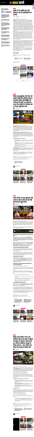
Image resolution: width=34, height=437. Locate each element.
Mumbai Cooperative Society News (17, 296)
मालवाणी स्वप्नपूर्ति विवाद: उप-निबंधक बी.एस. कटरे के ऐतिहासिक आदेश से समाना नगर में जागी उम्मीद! (5, 32)
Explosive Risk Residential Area (23, 157)
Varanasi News (28, 55)
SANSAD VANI (17, 108)
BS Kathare (21, 295)
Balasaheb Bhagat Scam (16, 295)
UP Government (24, 55)
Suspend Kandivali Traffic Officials (22, 159)
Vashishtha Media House (28, 296)
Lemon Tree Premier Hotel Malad (23, 404)
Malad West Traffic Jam (30, 404)
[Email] (33, 6)
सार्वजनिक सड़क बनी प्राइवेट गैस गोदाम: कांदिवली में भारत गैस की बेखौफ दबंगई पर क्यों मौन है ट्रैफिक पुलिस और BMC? (5, 36)
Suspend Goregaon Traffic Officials (17, 406)
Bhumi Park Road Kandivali (29, 156)
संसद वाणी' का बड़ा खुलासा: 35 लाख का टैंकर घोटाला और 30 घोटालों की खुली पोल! (5, 20)
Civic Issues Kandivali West (16, 157)
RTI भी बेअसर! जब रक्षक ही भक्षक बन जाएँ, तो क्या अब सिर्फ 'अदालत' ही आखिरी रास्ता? (5, 46)
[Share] (33, 8)
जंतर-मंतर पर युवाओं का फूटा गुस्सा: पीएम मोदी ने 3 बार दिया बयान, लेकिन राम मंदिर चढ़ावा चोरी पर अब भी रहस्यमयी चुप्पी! (5, 42)
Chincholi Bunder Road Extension (25, 403)
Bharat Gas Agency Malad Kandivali (21, 156)
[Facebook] (33, 4)
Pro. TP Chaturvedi (20, 55)
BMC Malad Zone (19, 403)
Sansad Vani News (15, 159)
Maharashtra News (25, 295)
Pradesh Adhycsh (15, 55)
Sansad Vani (23, 296)
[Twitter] (33, 5)
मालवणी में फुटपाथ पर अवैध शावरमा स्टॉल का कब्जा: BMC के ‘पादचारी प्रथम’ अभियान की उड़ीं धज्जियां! (5, 39)
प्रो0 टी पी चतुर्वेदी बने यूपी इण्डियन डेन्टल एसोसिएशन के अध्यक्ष (5, 9)
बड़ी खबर (2, 18)
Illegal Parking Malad (16, 404)
